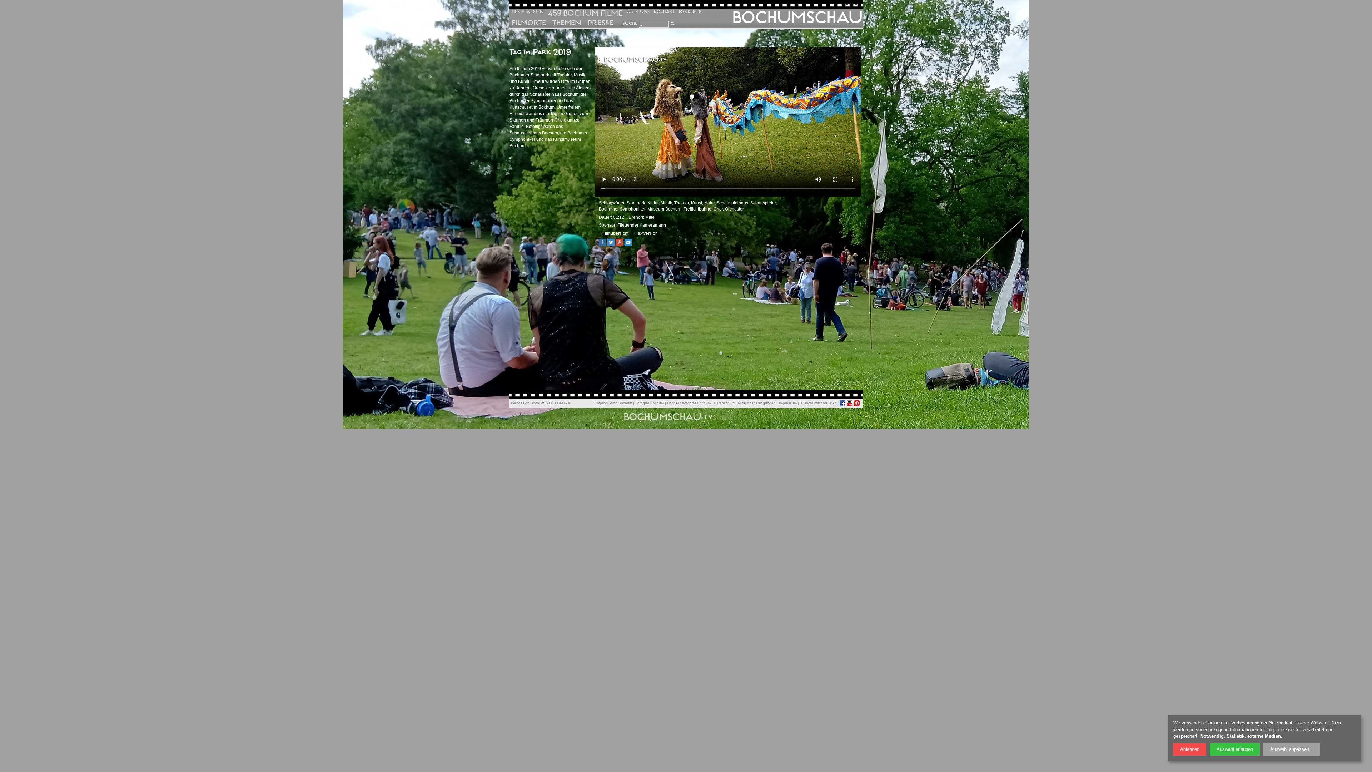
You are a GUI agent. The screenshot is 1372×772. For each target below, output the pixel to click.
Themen (566, 23)
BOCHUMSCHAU (797, 17)
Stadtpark (636, 203)
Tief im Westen (528, 11)
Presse (600, 23)
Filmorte (529, 23)
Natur (709, 203)
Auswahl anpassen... (1291, 749)
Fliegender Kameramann (641, 225)
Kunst (696, 203)
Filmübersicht (615, 233)
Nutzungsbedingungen (757, 403)
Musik (666, 203)
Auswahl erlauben (1235, 749)
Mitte (650, 217)
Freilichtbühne (697, 209)
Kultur (652, 203)
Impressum (788, 403)
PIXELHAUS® (558, 403)
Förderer (690, 11)
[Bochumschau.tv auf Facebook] (842, 403)
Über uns (638, 11)
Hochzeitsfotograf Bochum (689, 403)
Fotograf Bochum (649, 403)
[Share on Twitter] (612, 245)
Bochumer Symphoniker (622, 209)
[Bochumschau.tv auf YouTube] (849, 403)
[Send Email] (630, 245)
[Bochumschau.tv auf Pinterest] (857, 403)
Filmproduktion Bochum (612, 403)
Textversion (647, 233)
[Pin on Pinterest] (621, 245)
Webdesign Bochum (527, 403)
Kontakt (664, 11)
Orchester (734, 209)
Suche (629, 23)
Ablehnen (1189, 749)
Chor (718, 209)
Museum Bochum (664, 209)
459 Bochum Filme (585, 13)
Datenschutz (724, 403)
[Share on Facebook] (604, 245)
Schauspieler (763, 203)
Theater (681, 203)
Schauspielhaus (732, 203)
